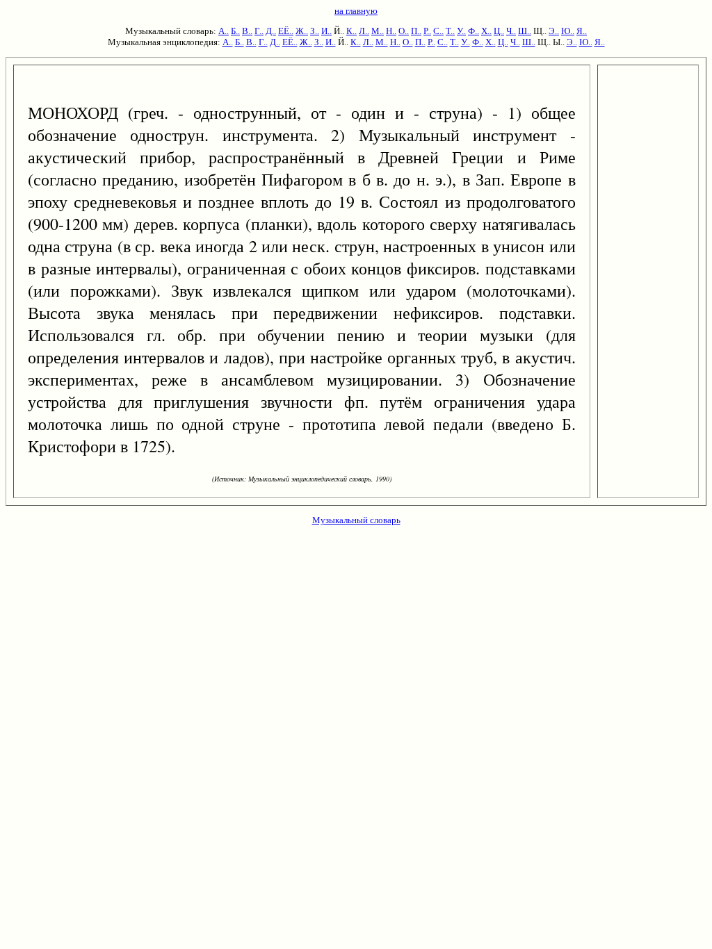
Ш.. (524, 31)
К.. (351, 31)
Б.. (235, 31)
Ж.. (302, 31)
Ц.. (499, 31)
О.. (403, 31)
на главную (356, 11)
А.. (223, 31)
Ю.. (567, 31)
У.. (461, 31)
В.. (247, 31)
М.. (377, 31)
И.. (326, 31)
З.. (314, 31)
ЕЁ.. (285, 31)
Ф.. (473, 31)
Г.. (259, 31)
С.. (438, 31)
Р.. (427, 31)
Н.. (391, 31)
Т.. (450, 31)
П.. (416, 31)
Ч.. (511, 31)
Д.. (271, 31)
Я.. (581, 31)
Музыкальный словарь (356, 520)
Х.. (486, 31)
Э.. (554, 31)
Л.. (364, 31)
